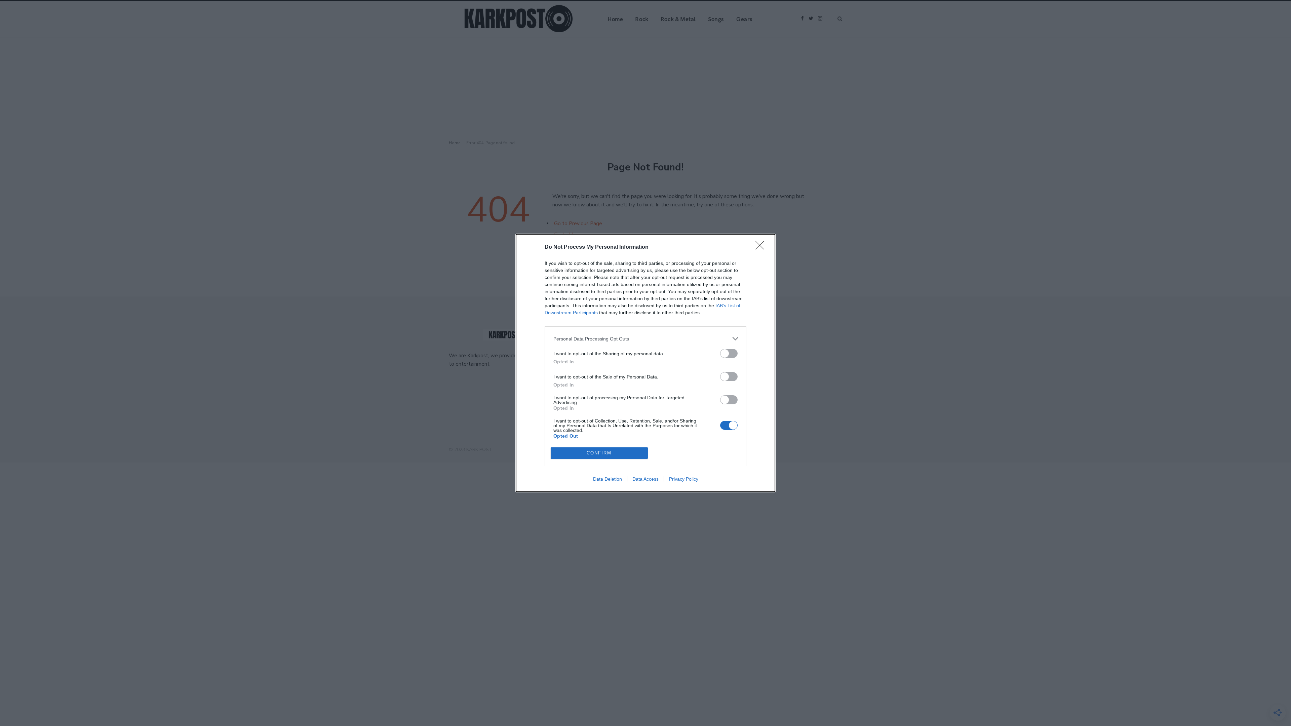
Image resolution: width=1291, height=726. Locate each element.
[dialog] (645, 363)
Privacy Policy (683, 479)
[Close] (761, 247)
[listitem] (645, 338)
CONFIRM (599, 452)
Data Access (645, 479)
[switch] (729, 353)
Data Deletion (607, 479)
